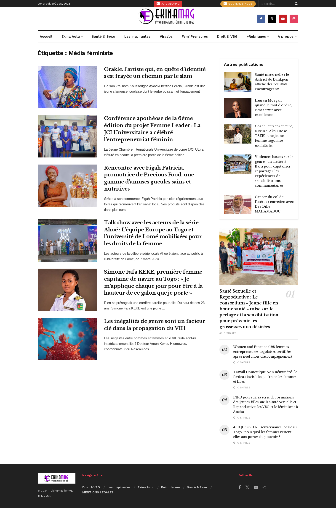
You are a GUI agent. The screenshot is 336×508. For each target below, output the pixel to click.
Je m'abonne (169, 3)
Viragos (166, 36)
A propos (285, 36)
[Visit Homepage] (168, 19)
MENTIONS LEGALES (98, 492)
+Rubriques (256, 36)
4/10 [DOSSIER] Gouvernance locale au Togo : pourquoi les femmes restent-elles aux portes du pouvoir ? (265, 432)
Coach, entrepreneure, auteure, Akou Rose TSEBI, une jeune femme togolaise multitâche (274, 135)
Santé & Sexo (103, 36)
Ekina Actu (70, 36)
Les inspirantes (137, 36)
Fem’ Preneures (195, 36)
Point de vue (170, 487)
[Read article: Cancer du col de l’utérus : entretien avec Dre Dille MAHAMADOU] (237, 204)
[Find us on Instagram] (294, 19)
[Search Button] (296, 3)
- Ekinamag (56, 490)
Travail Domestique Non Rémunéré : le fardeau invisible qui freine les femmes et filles (265, 377)
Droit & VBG (227, 36)
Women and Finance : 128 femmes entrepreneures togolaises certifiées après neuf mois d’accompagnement (262, 352)
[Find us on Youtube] (283, 19)
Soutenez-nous (240, 3)
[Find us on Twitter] (272, 19)
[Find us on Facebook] (261, 19)
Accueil (46, 36)
